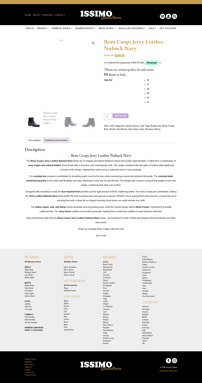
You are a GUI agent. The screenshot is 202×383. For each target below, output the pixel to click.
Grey (66, 309)
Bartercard (156, 126)
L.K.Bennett (108, 306)
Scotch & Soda (148, 267)
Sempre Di (146, 270)
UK (143, 343)
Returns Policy (30, 359)
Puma (144, 257)
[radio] (162, 80)
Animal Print (69, 330)
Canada (145, 320)
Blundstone (107, 270)
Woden (145, 294)
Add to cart (120, 115)
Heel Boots (121, 129)
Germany (146, 328)
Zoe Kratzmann (148, 296)
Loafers (28, 304)
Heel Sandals (30, 320)
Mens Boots (69, 270)
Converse (107, 278)
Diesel (105, 280)
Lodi (104, 312)
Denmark (145, 322)
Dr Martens (107, 285)
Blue (106, 129)
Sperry (144, 278)
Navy (135, 129)
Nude (105, 333)
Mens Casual (69, 275)
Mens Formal (69, 272)
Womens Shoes (153, 129)
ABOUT (37, 15)
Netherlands (147, 333)
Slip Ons (28, 306)
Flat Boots (29, 291)
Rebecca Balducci (149, 262)
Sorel (144, 275)
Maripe (105, 320)
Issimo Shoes (132, 126)
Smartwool (146, 273)
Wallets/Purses (70, 291)
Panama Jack (108, 338)
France (145, 325)
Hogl (105, 299)
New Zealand (147, 336)
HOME (28, 15)
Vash (144, 288)
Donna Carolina (109, 283)
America (145, 306)
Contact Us (29, 372)
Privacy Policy (30, 375)
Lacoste (106, 309)
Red (65, 317)
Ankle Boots (29, 285)
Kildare (106, 304)
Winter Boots (30, 296)
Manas (105, 317)
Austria (145, 312)
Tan (65, 311)
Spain (144, 341)
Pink (65, 327)
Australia (145, 309)
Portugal (145, 338)
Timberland (146, 280)
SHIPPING (47, 15)
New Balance (108, 330)
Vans (144, 286)
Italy (130, 129)
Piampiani (107, 341)
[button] (93, 42)
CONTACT (59, 15)
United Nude (147, 283)
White (66, 303)
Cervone (106, 275)
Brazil (144, 317)
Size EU (108, 80)
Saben (144, 265)
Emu (105, 288)
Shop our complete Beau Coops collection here (101, 229)
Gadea (105, 293)
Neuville (106, 328)
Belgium (145, 314)
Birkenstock (108, 267)
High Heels (29, 270)
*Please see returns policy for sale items (128, 69)
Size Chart (101, 235)
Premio (106, 343)
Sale (142, 126)
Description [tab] (35, 140)
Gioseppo (107, 296)
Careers (28, 370)
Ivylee (105, 301)
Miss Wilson (108, 325)
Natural (67, 314)
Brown (66, 306)
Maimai (106, 314)
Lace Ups (28, 309)
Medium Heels (30, 272)
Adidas (106, 262)
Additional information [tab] (56, 140)
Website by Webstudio (168, 371)
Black (66, 301)
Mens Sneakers (70, 267)
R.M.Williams (147, 259)
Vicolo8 (145, 291)
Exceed (106, 291)
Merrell (105, 322)
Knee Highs (29, 293)
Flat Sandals (30, 317)
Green (66, 319)
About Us (28, 367)
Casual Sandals (31, 322)
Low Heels (29, 275)
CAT (104, 272)
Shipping (28, 362)
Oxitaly (106, 336)
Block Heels (29, 278)
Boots (112, 129)
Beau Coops (168, 126)
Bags (66, 288)
